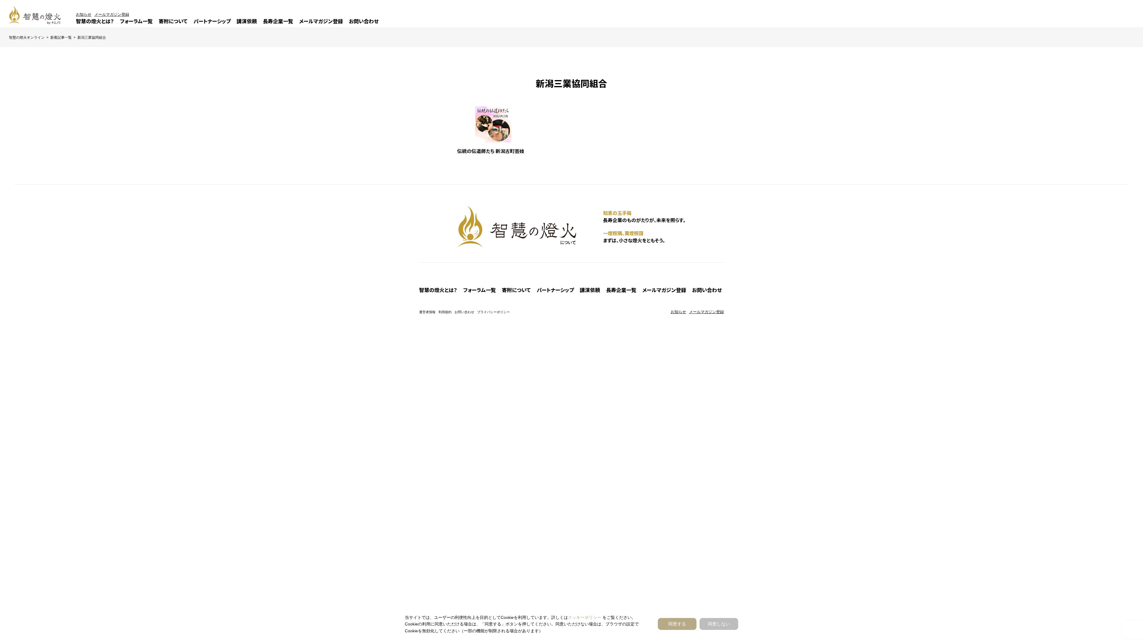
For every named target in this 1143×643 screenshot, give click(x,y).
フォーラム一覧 (136, 21)
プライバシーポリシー (493, 312)
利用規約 (445, 312)
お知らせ (83, 14)
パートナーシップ (212, 21)
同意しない (719, 623)
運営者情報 (427, 312)
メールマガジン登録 (321, 21)
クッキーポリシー (584, 617)
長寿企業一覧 (278, 21)
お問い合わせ (364, 21)
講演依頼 (247, 21)
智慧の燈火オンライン (27, 37)
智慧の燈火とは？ (95, 21)
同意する (677, 623)
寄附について (173, 21)
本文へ (580, 322)
